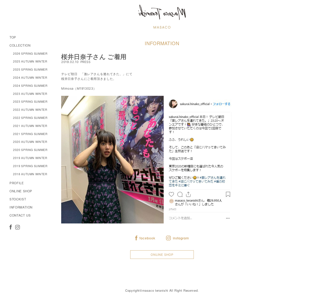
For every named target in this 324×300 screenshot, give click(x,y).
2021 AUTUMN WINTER (30, 126)
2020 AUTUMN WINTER (30, 142)
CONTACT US (20, 215)
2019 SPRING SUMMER (30, 166)
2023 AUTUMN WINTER (30, 94)
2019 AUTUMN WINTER (30, 158)
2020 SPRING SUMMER (30, 150)
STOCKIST (17, 199)
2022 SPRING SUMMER (30, 118)
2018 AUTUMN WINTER (30, 174)
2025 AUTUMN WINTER (30, 61)
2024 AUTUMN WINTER (30, 77)
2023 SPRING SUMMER (30, 101)
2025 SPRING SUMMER (30, 69)
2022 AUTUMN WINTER (30, 109)
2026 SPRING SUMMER (30, 53)
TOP (12, 37)
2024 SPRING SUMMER (30, 85)
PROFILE (16, 183)
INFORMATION (20, 207)
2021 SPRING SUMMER (30, 134)
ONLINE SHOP (20, 191)
